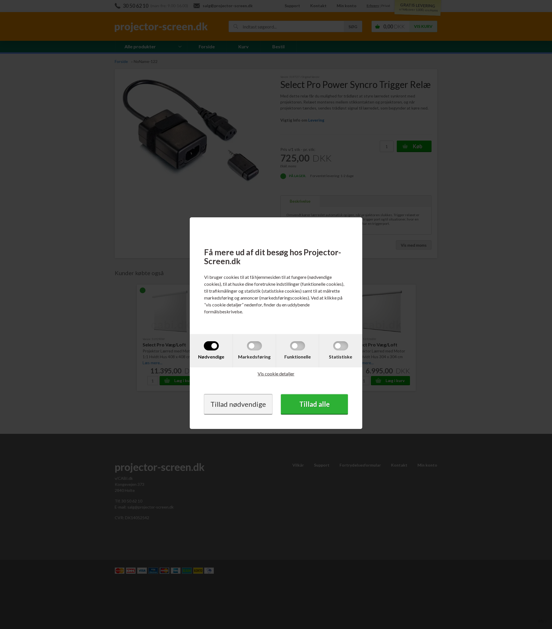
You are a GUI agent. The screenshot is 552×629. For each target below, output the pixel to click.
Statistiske (340, 356)
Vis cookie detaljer (276, 373)
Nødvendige (211, 356)
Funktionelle (297, 356)
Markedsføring (254, 356)
